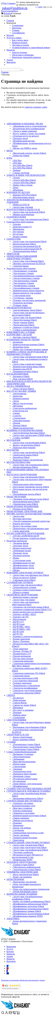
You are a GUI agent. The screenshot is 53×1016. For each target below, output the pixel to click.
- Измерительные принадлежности (28, 290)
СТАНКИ (11, 742)
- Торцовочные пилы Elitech (25, 504)
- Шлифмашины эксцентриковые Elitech (30, 914)
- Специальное (19, 418)
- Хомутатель (18, 840)
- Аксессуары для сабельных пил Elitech (30, 575)
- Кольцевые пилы (20, 347)
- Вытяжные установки (22, 754)
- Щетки (16, 570)
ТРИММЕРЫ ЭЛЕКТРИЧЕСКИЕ (22, 872)
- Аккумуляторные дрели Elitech (27, 310)
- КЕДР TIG (17, 634)
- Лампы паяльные (20, 818)
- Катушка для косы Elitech (24, 337)
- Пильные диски (20, 138)
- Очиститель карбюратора (24, 408)
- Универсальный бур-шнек (24, 837)
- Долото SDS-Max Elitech (24, 180)
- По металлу (18, 698)
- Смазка (16, 413)
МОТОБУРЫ (13, 450)
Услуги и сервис (14, 38)
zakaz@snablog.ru (14, 8)
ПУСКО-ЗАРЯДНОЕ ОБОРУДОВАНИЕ (26, 533)
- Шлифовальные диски (23, 565)
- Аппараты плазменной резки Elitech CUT (32, 609)
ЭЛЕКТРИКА (13, 918)
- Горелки (16, 224)
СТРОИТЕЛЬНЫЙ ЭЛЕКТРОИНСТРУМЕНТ (28, 842)
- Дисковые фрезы (20, 543)
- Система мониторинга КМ (25, 678)
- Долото (16, 178)
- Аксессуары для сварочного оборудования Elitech (25, 603)
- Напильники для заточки (24, 882)
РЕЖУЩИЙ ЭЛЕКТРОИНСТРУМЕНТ (25, 573)
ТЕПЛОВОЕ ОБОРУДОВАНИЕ (22, 862)
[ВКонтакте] (8, 973)
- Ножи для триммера (22, 877)
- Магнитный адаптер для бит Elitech (29, 153)
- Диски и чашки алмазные (24, 131)
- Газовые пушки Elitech (23, 864)
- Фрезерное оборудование (24, 774)
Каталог (10, 35)
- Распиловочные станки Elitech (26, 747)
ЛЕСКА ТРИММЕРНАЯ (18, 386)
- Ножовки (17, 823)
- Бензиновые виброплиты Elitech (27, 798)
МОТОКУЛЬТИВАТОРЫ (18, 462)
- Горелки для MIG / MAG (24, 614)
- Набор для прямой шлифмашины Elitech (31, 901)
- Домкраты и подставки (23, 813)
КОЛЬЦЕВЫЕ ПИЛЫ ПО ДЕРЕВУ (23, 339)
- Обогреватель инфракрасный (26, 867)
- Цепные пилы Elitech (22, 509)
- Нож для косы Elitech (22, 379)
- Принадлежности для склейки (26, 293)
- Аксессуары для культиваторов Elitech (30, 465)
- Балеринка (17, 342)
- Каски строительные (22, 737)
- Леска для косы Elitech (23, 389)
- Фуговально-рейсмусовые (24, 779)
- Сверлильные (19, 766)
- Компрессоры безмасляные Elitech (28, 366)
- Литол (15, 401)
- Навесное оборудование (23, 447)
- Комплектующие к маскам (25, 597)
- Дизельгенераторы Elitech (24, 251)
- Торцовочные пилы (21, 771)
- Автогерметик (19, 393)
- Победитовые (19, 700)
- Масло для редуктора (22, 403)
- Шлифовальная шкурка (23, 141)
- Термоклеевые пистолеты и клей (28, 833)
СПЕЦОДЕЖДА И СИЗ (18, 734)
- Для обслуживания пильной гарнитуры (31, 521)
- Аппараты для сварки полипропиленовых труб (23, 804)
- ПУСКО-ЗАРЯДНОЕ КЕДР (25, 536)
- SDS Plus (16, 160)
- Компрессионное (20, 398)
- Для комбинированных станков (27, 276)
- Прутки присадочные (22, 658)
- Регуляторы (18, 231)
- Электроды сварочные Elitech (26, 693)
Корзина (7, 13)
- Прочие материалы (21, 656)
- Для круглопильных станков (26, 278)
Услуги (10, 949)
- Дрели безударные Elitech (24, 320)
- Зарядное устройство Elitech (25, 327)
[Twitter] (8, 966)
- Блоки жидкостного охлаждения (27, 612)
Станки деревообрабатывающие (21, 752)
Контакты (11, 62)
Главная (10, 20)
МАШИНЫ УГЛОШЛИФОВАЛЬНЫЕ (25, 430)
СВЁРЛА (11, 695)
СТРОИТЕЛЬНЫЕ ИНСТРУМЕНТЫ (24, 801)
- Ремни (15, 558)
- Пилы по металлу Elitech (24, 577)
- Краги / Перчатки (20, 641)
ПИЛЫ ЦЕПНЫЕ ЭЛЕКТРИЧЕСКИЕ (24, 511)
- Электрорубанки (20, 266)
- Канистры (17, 396)
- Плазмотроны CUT (21, 653)
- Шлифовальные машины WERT (27, 916)
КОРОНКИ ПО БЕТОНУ (18, 192)
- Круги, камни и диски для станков (28, 133)
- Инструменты (19, 619)
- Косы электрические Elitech (25, 874)
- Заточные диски (20, 546)
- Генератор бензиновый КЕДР (26, 246)
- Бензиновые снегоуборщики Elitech (29, 727)
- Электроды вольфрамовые (25, 688)
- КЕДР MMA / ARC (21, 629)
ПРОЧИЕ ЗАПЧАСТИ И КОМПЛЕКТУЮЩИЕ (29, 514)
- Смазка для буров (20, 173)
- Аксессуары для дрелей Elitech (26, 317)
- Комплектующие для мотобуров (27, 460)
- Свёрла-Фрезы (19, 703)
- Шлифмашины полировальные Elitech (30, 909)
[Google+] (8, 968)
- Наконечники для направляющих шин (30, 528)
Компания (11, 946)
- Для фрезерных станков (23, 285)
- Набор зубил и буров (22, 185)
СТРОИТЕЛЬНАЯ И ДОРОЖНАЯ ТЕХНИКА (29, 791)
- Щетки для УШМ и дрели (24, 148)
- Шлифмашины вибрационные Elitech (30, 904)
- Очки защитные (20, 649)
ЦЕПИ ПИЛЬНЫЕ (15, 879)
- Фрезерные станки (21, 776)
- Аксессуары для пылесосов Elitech (28, 212)
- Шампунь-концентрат (22, 428)
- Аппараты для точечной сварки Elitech (30, 607)
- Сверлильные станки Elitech (25, 749)
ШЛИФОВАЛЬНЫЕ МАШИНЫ (22, 894)
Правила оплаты (19, 42)
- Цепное (16, 423)
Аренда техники (19, 52)
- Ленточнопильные (21, 757)
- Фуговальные (19, 781)
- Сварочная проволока (22, 661)
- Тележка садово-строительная (26, 590)
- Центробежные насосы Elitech (26, 494)
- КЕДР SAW (18, 631)
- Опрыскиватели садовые (24, 587)
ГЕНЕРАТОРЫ (14, 239)
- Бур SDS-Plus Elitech (22, 168)
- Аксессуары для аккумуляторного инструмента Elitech (28, 313)
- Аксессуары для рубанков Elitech (28, 261)
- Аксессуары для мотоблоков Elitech (29, 442)
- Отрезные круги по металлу (25, 136)
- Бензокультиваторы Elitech (25, 467)
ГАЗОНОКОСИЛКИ (16, 217)
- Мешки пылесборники (23, 214)
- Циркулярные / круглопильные (27, 784)
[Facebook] (7, 971)
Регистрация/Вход (9, 11)
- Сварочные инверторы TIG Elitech (28, 673)
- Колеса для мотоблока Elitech (26, 445)
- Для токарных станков (23, 283)
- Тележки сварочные (22, 683)
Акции (10, 60)
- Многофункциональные (24, 761)
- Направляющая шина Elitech (25, 501)
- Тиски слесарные (20, 835)
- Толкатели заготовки (22, 303)
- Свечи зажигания (20, 531)
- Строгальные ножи (21, 560)
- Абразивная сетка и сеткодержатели (29, 126)
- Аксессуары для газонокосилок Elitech (30, 219)
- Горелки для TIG (20, 617)
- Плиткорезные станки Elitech (26, 744)
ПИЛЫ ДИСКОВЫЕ (16, 496)
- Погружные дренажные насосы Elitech (30, 487)
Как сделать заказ (20, 40)
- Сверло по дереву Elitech (24, 705)
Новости (11, 959)
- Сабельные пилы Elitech (23, 580)
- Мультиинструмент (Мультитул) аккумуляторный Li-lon (27, 856)
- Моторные (17, 406)
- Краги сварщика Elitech (23, 739)
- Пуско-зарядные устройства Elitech (29, 538)
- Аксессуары (18, 516)
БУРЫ (9, 158)
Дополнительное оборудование (21, 268)
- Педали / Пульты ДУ (22, 651)
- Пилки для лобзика (21, 828)
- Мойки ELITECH (20, 204)
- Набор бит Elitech (20, 155)
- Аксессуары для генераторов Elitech (29, 241)
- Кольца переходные (21, 548)
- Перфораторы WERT (22, 860)
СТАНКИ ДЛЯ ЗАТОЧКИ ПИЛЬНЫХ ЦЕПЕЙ (29, 788)
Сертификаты (18, 33)
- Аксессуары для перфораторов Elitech (30, 850)
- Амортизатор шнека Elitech (25, 455)
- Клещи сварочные (21, 639)
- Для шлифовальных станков (25, 288)
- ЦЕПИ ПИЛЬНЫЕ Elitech (24, 891)
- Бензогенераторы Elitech (24, 244)
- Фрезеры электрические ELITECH (28, 263)
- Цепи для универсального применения (30, 889)
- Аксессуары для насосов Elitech (27, 585)
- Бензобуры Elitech (21, 457)
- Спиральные (18, 717)
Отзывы (15, 30)
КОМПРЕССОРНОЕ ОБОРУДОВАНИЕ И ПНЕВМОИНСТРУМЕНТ (27, 353)
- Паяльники (18, 825)
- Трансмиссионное (21, 420)
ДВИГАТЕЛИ (13, 254)
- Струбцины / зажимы (22, 298)
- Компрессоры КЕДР (22, 369)
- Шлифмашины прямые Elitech (26, 911)
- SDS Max (17, 163)
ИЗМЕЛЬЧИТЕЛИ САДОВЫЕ (21, 332)
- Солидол (16, 415)
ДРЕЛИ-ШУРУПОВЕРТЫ (19, 308)
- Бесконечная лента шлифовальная (28, 128)
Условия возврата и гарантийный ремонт (31, 47)
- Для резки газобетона (22, 852)
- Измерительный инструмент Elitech (29, 815)
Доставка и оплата (20, 45)
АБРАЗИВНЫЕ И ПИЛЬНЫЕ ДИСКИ (25, 124)
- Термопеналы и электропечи (26, 685)
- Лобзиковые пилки (21, 550)
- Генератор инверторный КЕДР (27, 249)
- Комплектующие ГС (22, 227)
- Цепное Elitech (19, 425)
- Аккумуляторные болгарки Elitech (28, 433)
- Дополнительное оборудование (27, 484)
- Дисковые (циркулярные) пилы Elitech (30, 499)
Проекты (11, 50)
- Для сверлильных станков (24, 281)
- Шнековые (17, 707)
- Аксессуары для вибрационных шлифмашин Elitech (27, 897)
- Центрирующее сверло (23, 197)
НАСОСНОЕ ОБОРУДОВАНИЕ (22, 474)
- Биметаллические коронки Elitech (28, 344)
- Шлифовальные (20, 786)
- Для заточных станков (23, 273)
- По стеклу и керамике (23, 710)
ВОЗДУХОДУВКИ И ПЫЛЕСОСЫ (23, 209)
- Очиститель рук (20, 411)
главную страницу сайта (35, 107)
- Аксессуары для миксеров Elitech (28, 845)
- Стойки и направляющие (24, 330)
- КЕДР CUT (18, 622)
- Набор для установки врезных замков (30, 349)
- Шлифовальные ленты (23, 568)
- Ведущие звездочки (21, 519)
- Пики (15, 187)
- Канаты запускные (21, 523)
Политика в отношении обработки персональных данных (23, 980)
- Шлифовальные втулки (23, 563)
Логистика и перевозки (23, 55)
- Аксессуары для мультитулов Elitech (29, 847)
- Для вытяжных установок (24, 271)
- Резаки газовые (19, 236)
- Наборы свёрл (19, 715)
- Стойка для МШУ (21, 438)
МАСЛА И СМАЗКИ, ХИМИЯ (21, 391)
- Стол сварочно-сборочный (25, 680)
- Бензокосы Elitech (20, 376)
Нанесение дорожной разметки (26, 57)
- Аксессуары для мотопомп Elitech (28, 477)
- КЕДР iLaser (18, 624)
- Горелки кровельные (22, 811)
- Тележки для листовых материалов (29, 300)
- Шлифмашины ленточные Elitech (28, 906)
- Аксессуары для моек (22, 207)
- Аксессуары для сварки (23, 600)
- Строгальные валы (21, 295)
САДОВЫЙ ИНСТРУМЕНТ (20, 582)
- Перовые (16, 712)
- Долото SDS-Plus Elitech (23, 182)
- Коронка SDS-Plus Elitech (24, 195)
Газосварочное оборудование (20, 222)
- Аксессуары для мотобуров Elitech (28, 452)
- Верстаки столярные (22, 808)
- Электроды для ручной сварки (26, 690)
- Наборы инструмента (22, 820)
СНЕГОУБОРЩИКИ (16, 720)
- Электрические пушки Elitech (26, 869)
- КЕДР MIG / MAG (21, 626)
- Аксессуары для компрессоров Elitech (30, 357)
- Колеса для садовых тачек (24, 526)
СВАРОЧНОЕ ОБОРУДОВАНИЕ (22, 595)
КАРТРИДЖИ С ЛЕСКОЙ (19, 335)
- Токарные (17, 769)
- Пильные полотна (21, 555)
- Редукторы (17, 234)
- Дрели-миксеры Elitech (23, 325)
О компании (17, 25)
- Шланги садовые (20, 592)
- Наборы (16, 170)
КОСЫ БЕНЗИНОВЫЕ (18, 374)
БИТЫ (10, 151)
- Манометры (18, 229)
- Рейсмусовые (19, 764)
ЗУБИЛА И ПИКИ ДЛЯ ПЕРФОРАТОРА (26, 175)
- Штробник (17, 190)
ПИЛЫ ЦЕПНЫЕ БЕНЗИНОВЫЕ (23, 506)
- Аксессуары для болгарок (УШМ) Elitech (31, 435)
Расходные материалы (17, 541)
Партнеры (16, 28)
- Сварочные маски (21, 676)
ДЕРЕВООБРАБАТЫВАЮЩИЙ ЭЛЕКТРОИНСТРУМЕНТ (22, 257)
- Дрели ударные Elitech (23, 322)
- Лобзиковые (18, 759)
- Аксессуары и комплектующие (27, 364)
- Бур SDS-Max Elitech (22, 165)
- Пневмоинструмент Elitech (25, 371)
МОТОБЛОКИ (14, 440)
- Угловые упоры (20, 305)
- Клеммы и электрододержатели (27, 636)
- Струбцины (18, 830)
